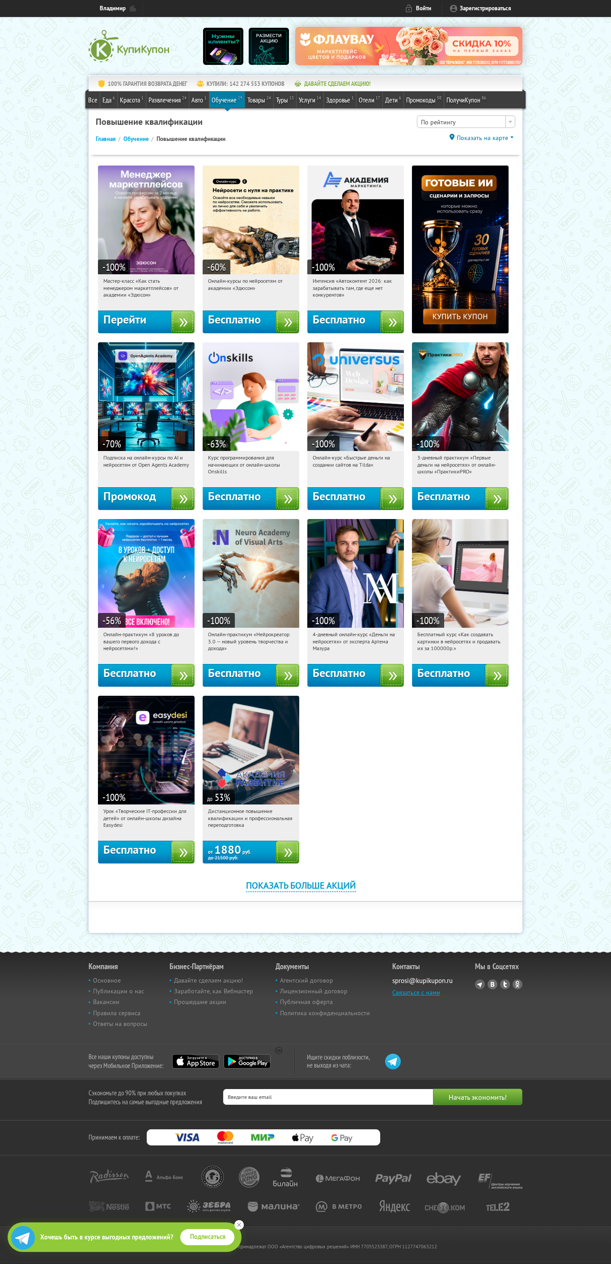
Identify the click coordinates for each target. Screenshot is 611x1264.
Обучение (227, 99)
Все (93, 99)
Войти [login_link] (423, 8)
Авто (199, 99)
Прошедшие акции (200, 1002)
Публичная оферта (306, 1002)
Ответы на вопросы (120, 1024)
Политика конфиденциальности (325, 1013)
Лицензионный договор (314, 991)
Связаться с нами (416, 992)
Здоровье (340, 99)
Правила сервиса (116, 1013)
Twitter (505, 984)
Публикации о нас (118, 991)
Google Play (247, 1061)
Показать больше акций (301, 885)
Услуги (310, 99)
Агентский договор (306, 980)
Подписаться (207, 1237)
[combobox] (466, 121)
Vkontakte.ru (492, 984)
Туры (285, 99)
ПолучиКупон (466, 99)
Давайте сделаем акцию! (208, 980)
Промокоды (423, 99)
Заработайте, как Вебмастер (213, 991)
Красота (132, 99)
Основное (107, 980)
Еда (108, 99)
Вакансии (106, 1002)
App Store (195, 1061)
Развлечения (168, 99)
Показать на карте (482, 138)
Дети (393, 99)
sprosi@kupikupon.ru (422, 980)
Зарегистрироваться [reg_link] (485, 8)
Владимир (113, 8)
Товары (259, 99)
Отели (369, 99)
